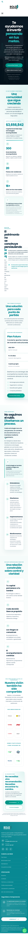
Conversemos (12, 802)
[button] (2, 13)
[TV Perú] (9, 724)
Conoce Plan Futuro (12, 65)
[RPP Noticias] (18, 716)
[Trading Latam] (18, 733)
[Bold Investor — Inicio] (7, 827)
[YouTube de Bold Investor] (6, 849)
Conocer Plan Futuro (14, 395)
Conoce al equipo (14, 807)
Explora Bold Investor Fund (14, 70)
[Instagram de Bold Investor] (3, 849)
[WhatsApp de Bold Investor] (10, 849)
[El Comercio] (9, 716)
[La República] (9, 733)
